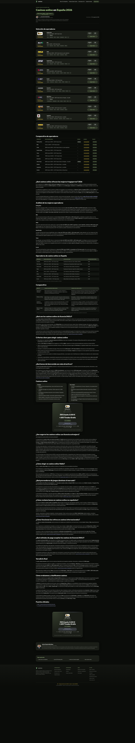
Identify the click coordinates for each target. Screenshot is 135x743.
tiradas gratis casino (79, 198)
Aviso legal (80, 673)
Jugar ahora (96, 1)
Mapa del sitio (91, 678)
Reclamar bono (67, 424)
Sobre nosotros (92, 669)
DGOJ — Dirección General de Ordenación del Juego (46, 604)
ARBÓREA (60, 685)
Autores (67, 671)
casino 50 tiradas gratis (58, 659)
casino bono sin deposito (43, 659)
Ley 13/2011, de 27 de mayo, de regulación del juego (46, 605)
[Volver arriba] (132, 740)
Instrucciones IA (92, 680)
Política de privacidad (81, 669)
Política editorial (92, 674)
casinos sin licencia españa (74, 659)
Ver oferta (94, 141)
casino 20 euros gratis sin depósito (90, 196)
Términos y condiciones (82, 671)
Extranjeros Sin (82, 1)
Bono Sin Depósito (64, 1)
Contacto (90, 673)
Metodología (68, 669)
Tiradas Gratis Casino (73, 1)
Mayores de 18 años (93, 671)
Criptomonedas (89, 1)
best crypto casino (88, 659)
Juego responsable (69, 673)
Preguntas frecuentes (93, 676)
